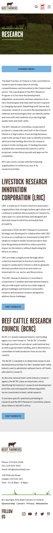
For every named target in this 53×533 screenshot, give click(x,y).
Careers (21, 503)
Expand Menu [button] (26, 69)
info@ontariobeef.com (19, 469)
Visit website (13, 306)
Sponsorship (8, 503)
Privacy (30, 503)
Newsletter (42, 503)
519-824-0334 (16, 462)
